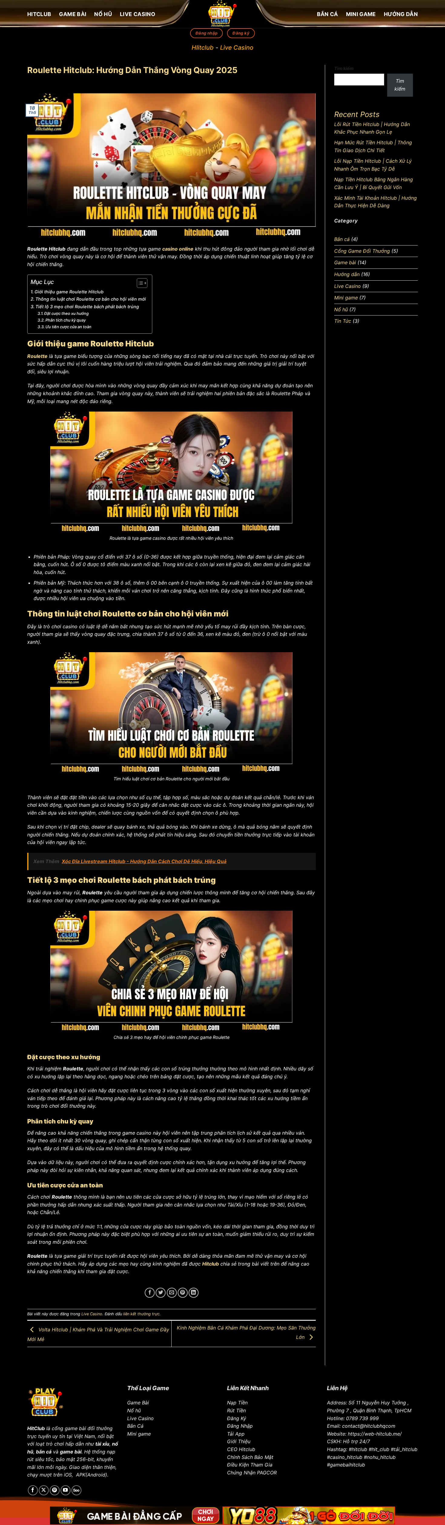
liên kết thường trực (141, 1314)
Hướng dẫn (401, 14)
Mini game (361, 14)
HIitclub (203, 47)
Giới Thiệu (238, 1441)
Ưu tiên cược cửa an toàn (68, 326)
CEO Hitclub (241, 1449)
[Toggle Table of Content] (139, 283)
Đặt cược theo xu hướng (66, 313)
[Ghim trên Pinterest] (183, 1293)
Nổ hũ (103, 14)
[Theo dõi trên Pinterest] (55, 1490)
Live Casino (137, 14)
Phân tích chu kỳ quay (65, 320)
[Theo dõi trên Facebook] (33, 1490)
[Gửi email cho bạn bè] (172, 1293)
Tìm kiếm (344, 68)
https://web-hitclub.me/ (375, 1434)
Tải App (236, 1434)
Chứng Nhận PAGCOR (252, 1473)
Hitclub (39, 14)
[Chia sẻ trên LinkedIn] (194, 1293)
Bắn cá (327, 14)
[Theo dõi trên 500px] (76, 1490)
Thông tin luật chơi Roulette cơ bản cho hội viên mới (90, 299)
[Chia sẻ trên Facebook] (150, 1293)
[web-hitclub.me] (222, 14)
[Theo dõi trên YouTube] (66, 1490)
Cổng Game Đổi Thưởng (362, 251)
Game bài (72, 14)
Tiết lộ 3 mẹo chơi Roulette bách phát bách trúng (87, 306)
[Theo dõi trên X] (44, 1490)
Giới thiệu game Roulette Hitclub (69, 291)
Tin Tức (342, 321)
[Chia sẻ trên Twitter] (161, 1293)
